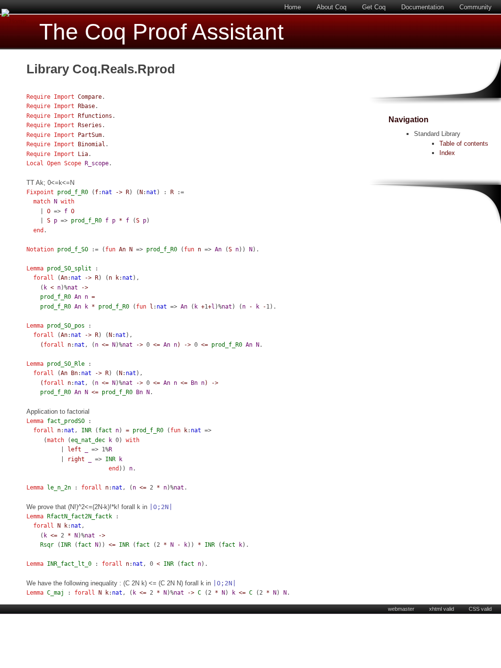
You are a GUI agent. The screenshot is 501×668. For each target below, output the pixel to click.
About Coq (331, 7)
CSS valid (480, 609)
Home (292, 7)
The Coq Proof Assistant (161, 32)
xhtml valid (441, 609)
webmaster (401, 609)
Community (475, 7)
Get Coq (374, 7)
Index (447, 152)
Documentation (422, 7)
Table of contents (463, 143)
